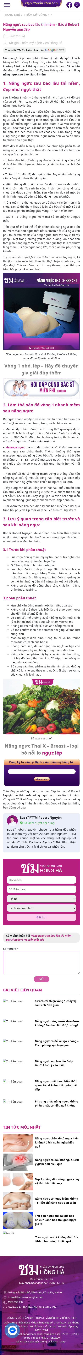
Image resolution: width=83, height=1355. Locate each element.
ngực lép (52, 752)
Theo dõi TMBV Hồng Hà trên (24, 50)
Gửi (42, 979)
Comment (11, 949)
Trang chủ (11, 15)
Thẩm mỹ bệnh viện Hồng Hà (41, 43)
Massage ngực (15, 447)
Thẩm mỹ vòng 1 (37, 15)
